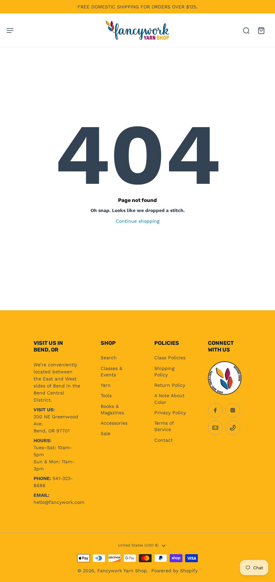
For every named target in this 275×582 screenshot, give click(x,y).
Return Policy (169, 385)
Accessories (114, 423)
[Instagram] (232, 410)
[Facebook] (215, 410)
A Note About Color (169, 399)
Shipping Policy (164, 371)
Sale (105, 433)
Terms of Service (164, 426)
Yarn (106, 385)
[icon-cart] (261, 30)
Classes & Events (111, 371)
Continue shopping (137, 221)
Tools (106, 395)
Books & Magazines (112, 409)
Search (109, 357)
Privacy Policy (170, 412)
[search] (246, 30)
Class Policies (169, 357)
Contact (163, 440)
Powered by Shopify (174, 570)
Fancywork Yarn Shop (122, 570)
